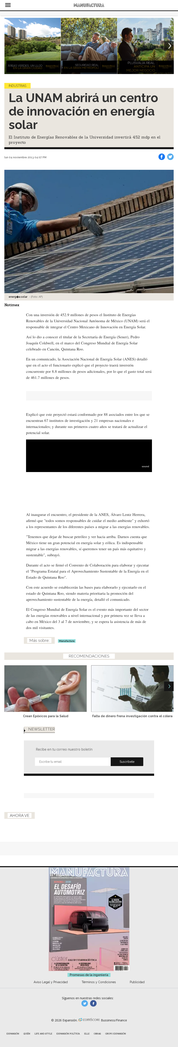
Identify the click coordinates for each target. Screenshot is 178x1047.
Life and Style (43, 1033)
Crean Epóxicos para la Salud (45, 716)
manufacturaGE (84, 1003)
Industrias (17, 86)
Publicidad (137, 982)
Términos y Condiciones (99, 982)
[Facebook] (161, 157)
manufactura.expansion (93, 1003)
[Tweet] (170, 157)
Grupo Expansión (115, 1033)
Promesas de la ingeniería (89, 975)
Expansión (13, 1033)
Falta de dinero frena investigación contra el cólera (132, 716)
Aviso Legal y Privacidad (51, 982)
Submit (127, 761)
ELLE (86, 1033)
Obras (97, 1033)
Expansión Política (68, 1033)
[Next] (169, 46)
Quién (26, 1033)
